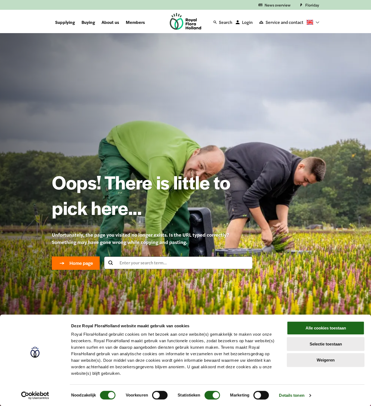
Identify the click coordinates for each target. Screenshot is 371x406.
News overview (278, 5)
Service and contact (284, 22)
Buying (88, 22)
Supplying (65, 22)
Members (135, 22)
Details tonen (291, 395)
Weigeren (326, 360)
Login (247, 22)
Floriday (312, 5)
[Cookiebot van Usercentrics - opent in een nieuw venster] (35, 395)
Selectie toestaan (326, 344)
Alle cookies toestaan (326, 328)
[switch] (160, 395)
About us (110, 22)
